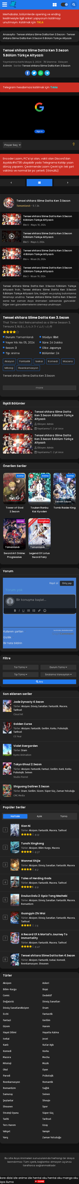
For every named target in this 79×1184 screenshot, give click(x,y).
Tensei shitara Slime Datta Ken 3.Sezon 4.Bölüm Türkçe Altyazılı (54, 415)
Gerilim (45, 728)
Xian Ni (25, 826)
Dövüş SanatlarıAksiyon (16, 1007)
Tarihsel (17, 709)
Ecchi (5, 1013)
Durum (57, 667)
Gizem (40, 790)
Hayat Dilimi (9, 1032)
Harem (46, 1026)
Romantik (47, 1082)
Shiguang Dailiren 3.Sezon (31, 786)
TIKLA (40, 22)
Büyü (45, 989)
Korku (53, 728)
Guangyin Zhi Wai (33, 913)
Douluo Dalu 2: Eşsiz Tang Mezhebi (44, 896)
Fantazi (45, 769)
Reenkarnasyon (28, 368)
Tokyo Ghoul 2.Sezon (27, 764)
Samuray (8, 1094)
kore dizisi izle (9, 1178)
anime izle (25, 1178)
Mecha (45, 1057)
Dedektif (47, 995)
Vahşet (6, 1131)
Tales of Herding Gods (36, 878)
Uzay (45, 1125)
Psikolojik (63, 728)
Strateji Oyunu (11, 1112)
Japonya (55, 348)
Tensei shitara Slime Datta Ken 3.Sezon (46, 65)
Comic (6, 995)
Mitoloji (9, 368)
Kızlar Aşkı (48, 1044)
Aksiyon (9, 361)
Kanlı (61, 769)
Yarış (5, 1137)
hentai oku (40, 1178)
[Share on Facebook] (28, 73)
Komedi (53, 361)
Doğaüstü (8, 1001)
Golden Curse (22, 724)
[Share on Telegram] (47, 73)
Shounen (44, 963)
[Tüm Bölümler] (39, 183)
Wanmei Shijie (30, 861)
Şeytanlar (8, 1100)
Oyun (45, 1069)
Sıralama (57, 674)
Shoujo (46, 1100)
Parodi (6, 1075)
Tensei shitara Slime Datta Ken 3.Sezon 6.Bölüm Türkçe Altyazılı (54, 438)
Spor (45, 1106)
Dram (24, 750)
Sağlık (45, 1088)
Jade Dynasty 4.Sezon (28, 702)
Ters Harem (9, 1125)
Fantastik (24, 361)
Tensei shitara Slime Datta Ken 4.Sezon (48, 955)
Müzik (45, 1063)
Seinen (28, 772)
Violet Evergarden (25, 746)
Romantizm (27, 903)
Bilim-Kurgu (45, 847)
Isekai (39, 361)
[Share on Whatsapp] (41, 73)
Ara (40, 681)
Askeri (45, 983)
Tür (19, 667)
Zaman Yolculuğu (66, 790)
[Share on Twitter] (34, 73)
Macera (68, 361)
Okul (5, 1069)
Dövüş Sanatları (39, 706)
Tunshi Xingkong (32, 843)
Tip (19, 674)
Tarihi (6, 1118)
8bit (55, 337)
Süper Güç (50, 790)
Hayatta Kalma (50, 1032)
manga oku (70, 1178)
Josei (45, 1038)
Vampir (46, 1131)
